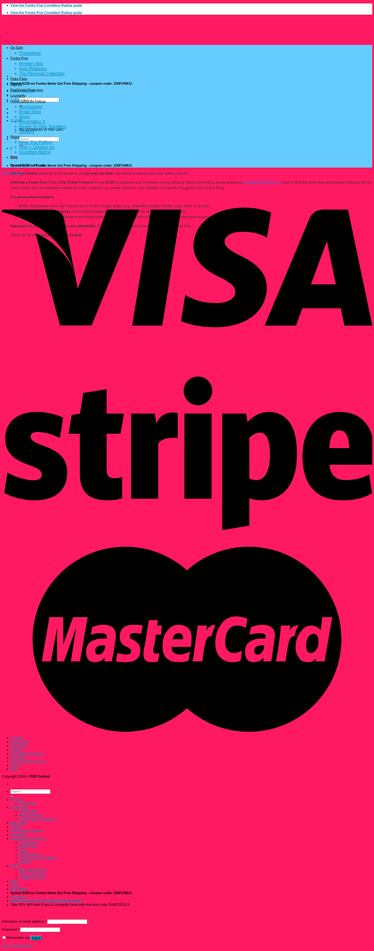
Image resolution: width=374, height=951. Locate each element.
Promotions (30, 53)
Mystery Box (31, 63)
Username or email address (24, 921)
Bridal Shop (30, 111)
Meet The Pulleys (35, 142)
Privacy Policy (13, 173)
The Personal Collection (41, 73)
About (14, 137)
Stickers (26, 131)
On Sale (16, 48)
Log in (36, 938)
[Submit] (12, 797)
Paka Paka (18, 79)
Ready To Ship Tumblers (42, 126)
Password (10, 929)
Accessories (30, 106)
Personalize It (32, 121)
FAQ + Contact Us (36, 147)
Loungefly (18, 95)
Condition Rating (35, 152)
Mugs (24, 116)
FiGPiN (16, 84)
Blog (14, 157)
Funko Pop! (19, 58)
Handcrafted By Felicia (27, 101)
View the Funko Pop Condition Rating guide (46, 5)
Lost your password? (18, 945)
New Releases (33, 68)
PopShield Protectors (26, 90)
